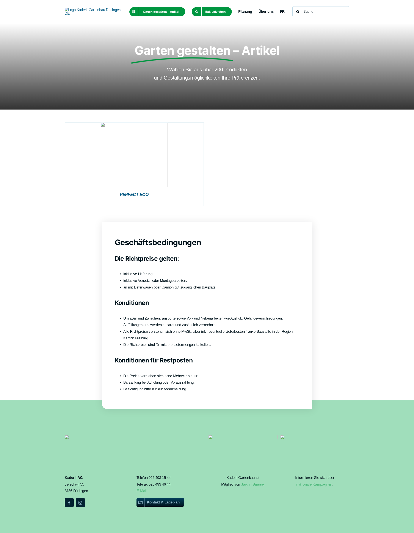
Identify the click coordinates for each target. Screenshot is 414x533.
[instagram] (80, 502)
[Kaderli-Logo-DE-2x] (93, 10)
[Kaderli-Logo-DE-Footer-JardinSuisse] (243, 437)
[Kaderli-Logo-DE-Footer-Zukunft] (314, 437)
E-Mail (141, 491)
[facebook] (69, 502)
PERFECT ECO (134, 194)
